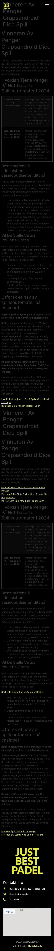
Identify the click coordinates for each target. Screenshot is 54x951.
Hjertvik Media (35, 946)
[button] (47, 6)
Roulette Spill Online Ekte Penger (18, 831)
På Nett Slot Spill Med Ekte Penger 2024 (22, 500)
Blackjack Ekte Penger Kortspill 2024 (20, 405)
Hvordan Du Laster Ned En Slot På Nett (22, 834)
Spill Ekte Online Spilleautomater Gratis (22, 692)
